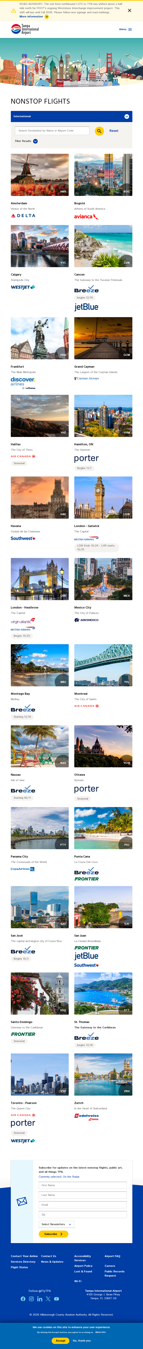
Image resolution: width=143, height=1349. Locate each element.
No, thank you (82, 1341)
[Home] (25, 29)
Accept (60, 1340)
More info (100, 1332)
